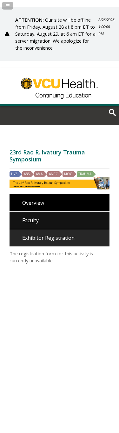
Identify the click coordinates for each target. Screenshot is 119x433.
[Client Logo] (59, 102)
